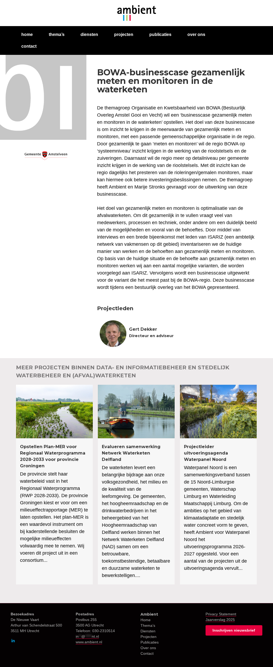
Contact (147, 653)
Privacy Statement (221, 614)
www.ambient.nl (89, 642)
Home (145, 620)
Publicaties (149, 642)
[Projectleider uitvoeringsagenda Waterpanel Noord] (218, 485)
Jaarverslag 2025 (220, 619)
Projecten (148, 637)
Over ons (148, 648)
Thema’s (147, 625)
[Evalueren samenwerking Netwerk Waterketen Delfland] (136, 485)
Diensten (147, 631)
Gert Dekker (143, 329)
